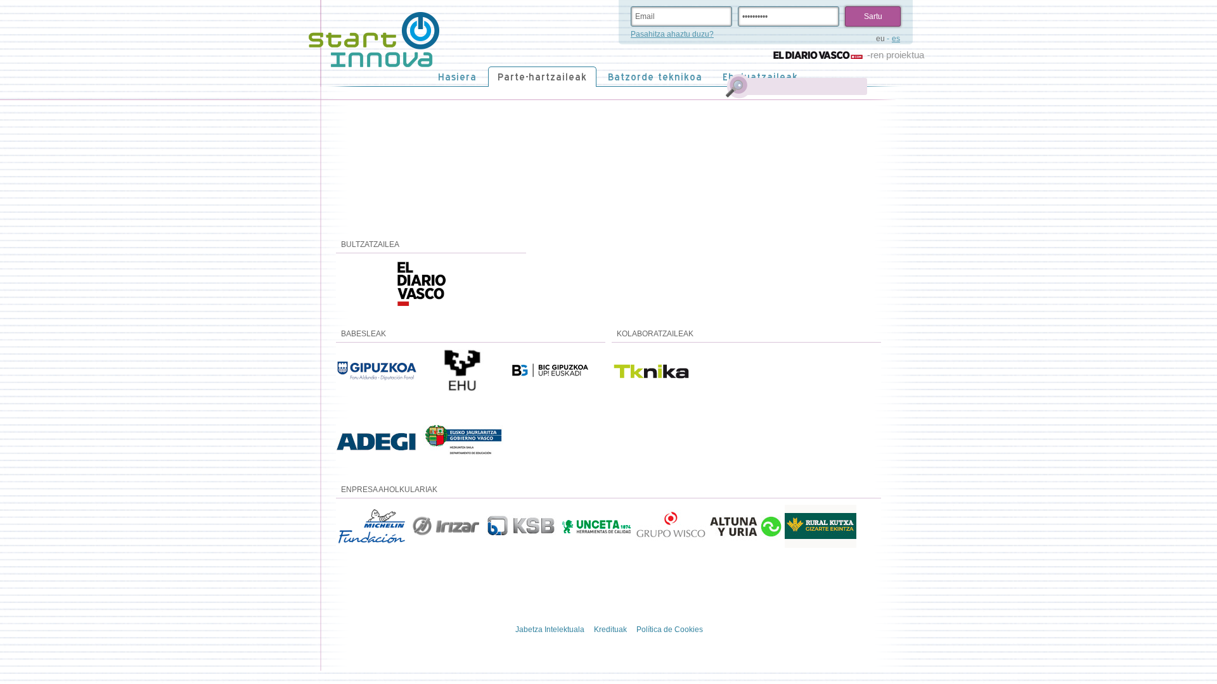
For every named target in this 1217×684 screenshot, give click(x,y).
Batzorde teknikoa (655, 77)
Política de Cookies (669, 629)
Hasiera (457, 77)
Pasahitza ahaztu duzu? (672, 34)
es (896, 38)
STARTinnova (374, 39)
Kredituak (610, 629)
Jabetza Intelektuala (549, 629)
